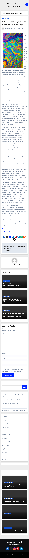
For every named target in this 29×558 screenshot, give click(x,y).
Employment (6, 18)
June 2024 (4, 452)
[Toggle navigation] (2, 4)
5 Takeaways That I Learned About (11, 407)
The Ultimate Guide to (8, 231)
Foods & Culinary (8, 498)
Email (3, 358)
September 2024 (6, 441)
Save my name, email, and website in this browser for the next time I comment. (12, 370)
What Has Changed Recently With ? (11, 399)
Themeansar (14, 556)
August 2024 (5, 445)
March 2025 (5, 420)
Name (4, 353)
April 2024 (4, 459)
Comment (5, 333)
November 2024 (6, 434)
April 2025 (4, 416)
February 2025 (5, 424)
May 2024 (4, 456)
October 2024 (5, 438)
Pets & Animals (8, 528)
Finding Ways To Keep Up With (12, 299)
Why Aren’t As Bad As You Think (10, 403)
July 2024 (4, 449)
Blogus (22, 554)
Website (4, 363)
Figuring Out (5, 229)
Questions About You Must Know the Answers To (14, 410)
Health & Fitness (8, 482)
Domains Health (14, 4)
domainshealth (9, 28)
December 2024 (6, 431)
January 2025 (5, 427)
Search (4, 382)
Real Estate (7, 513)
